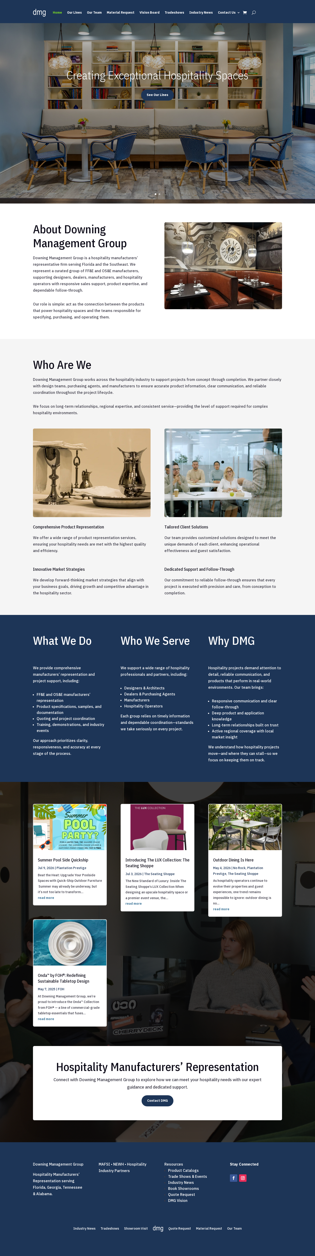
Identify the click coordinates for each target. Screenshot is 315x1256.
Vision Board (150, 12)
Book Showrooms (183, 1188)
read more (46, 898)
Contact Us (227, 12)
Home (57, 12)
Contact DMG (157, 1101)
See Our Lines (157, 95)
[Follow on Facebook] (233, 1178)
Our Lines (74, 12)
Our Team (94, 12)
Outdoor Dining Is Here (233, 860)
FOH (61, 989)
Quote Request (181, 1194)
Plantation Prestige (71, 868)
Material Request (120, 12)
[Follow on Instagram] (243, 1178)
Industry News (201, 12)
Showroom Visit (136, 1228)
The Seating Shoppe (159, 874)
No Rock (239, 868)
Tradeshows (174, 12)
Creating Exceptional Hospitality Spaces (157, 75)
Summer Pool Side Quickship (63, 860)
